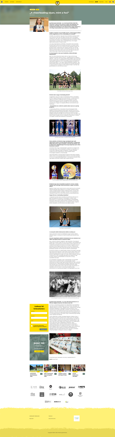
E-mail (32, 320)
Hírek (96, 1)
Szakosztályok (19, 1)
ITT (74, 357)
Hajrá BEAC (101, 1)
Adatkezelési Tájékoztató (34, 416)
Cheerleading (32, 9)
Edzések (6, 1)
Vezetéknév (33, 311)
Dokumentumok (52, 418)
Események (91, 1)
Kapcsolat (31, 418)
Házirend (50, 416)
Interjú (37, 9)
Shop (106, 1)
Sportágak (12, 1)
